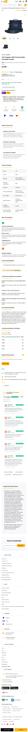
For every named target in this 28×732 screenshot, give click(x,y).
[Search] (25, 5)
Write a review (5, 363)
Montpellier (4, 664)
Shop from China (16, 710)
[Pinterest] (14, 724)
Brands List (4, 590)
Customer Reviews (6, 592)
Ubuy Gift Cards (6, 602)
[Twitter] (11, 724)
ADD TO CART (7, 729)
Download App (5, 588)
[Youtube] (8, 724)
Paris (3, 648)
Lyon (3, 650)
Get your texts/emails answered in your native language (14, 676)
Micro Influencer (6, 577)
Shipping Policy (5, 575)
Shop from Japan (7, 708)
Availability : (5, 74)
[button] (17, 1)
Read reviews (6, 401)
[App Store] (6, 688)
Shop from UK (14, 706)
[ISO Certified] (15, 700)
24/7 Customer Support (12, 673)
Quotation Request (6, 563)
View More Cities (6, 666)
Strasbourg (4, 662)
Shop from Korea (6, 710)
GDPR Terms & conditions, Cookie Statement (13, 606)
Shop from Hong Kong (17, 708)
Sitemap (4, 568)
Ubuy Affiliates (5, 608)
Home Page (4, 8)
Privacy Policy (17, 719)
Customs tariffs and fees (8, 572)
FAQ (3, 597)
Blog (3, 604)
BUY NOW (21, 729)
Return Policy (5, 595)
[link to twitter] (17, 38)
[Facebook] (3, 724)
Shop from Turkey (7, 712)
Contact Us (4, 561)
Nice (3, 657)
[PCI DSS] (5, 700)
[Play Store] (14, 688)
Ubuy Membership (6, 579)
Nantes (3, 659)
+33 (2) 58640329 (7, 682)
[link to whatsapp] (10, 38)
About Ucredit (5, 599)
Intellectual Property (7, 565)
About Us (4, 559)
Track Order (5, 570)
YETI (3, 10)
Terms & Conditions (7, 719)
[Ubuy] (6, 1)
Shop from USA (6, 706)
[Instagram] (5, 724)
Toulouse (4, 655)
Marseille (4, 652)
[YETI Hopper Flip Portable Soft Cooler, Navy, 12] (14, 26)
